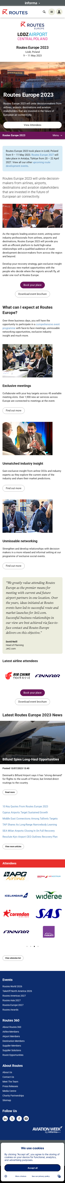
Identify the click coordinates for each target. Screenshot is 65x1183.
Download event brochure (32, 294)
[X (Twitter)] (12, 1118)
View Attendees (32, 125)
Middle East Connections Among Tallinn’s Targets (30, 818)
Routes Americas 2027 (14, 995)
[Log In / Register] (59, 11)
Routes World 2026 (12, 986)
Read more (10, 792)
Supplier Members (11, 1045)
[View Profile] (16, 877)
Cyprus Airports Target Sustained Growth (25, 812)
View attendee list (13, 958)
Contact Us (8, 1077)
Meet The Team (10, 1081)
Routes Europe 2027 (43, 154)
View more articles (13, 846)
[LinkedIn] (5, 1118)
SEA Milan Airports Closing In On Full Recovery (28, 830)
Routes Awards (10, 1009)
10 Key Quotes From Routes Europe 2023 (25, 806)
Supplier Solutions (11, 1050)
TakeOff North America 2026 (17, 991)
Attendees (9, 863)
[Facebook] (19, 1118)
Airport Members (11, 1036)
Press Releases (10, 1086)
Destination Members (13, 1041)
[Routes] (15, 11)
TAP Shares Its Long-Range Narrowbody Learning (29, 824)
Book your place (33, 285)
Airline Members (10, 1031)
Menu (56, 135)
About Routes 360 (11, 1027)
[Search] (44, 11)
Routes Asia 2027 (11, 1000)
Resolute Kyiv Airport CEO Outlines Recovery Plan (30, 836)
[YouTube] (26, 1118)
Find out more (13, 410)
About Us (7, 1072)
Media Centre (9, 1091)
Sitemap (6, 1100)
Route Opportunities (12, 1055)
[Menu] (51, 11)
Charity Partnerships (13, 1095)
